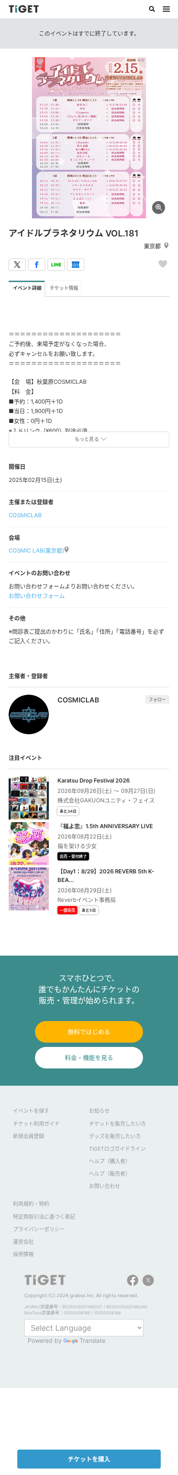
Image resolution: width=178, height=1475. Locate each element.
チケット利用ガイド (36, 1124)
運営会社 (23, 1242)
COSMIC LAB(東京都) (36, 550)
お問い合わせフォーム (37, 595)
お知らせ (99, 1111)
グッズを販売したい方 (115, 1136)
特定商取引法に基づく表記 (44, 1217)
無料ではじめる (89, 1031)
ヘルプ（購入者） (109, 1161)
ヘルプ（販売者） (109, 1174)
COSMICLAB (25, 515)
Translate (92, 1340)
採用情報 (23, 1254)
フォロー (157, 699)
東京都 (152, 245)
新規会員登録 (28, 1136)
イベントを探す (31, 1111)
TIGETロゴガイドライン (117, 1149)
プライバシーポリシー (39, 1229)
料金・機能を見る (89, 1057)
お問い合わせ (104, 1186)
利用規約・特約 (31, 1204)
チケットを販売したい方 (117, 1124)
